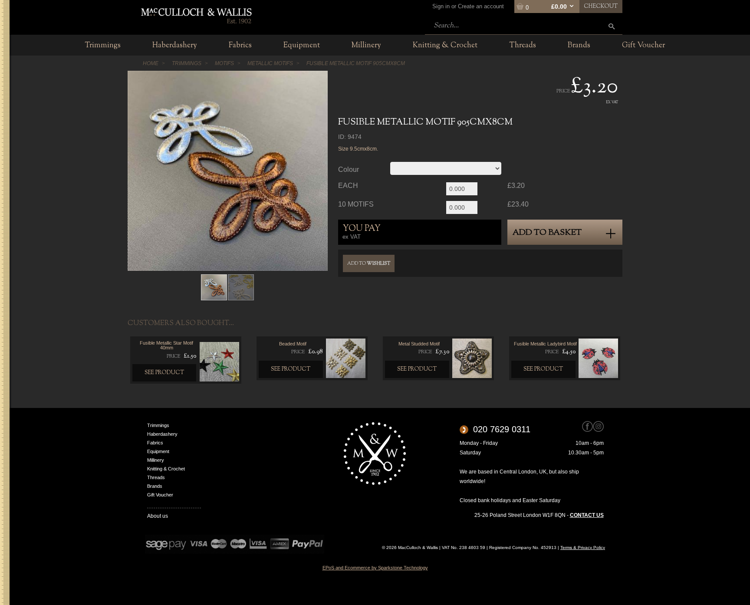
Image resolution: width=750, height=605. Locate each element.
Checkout (601, 6)
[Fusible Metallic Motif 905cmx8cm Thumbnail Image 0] (214, 286)
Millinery (155, 460)
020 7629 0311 (501, 429)
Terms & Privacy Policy (582, 547)
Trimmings (158, 425)
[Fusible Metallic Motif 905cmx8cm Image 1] (228, 171)
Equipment (158, 451)
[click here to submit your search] (611, 26)
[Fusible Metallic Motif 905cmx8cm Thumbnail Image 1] (241, 286)
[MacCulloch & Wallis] (196, 15)
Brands (154, 486)
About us (157, 516)
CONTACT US (587, 515)
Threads (156, 477)
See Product (164, 373)
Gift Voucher (160, 494)
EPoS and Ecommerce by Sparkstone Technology (375, 567)
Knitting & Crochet (166, 468)
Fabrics (155, 442)
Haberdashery (162, 434)
